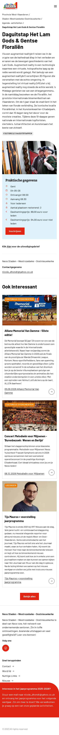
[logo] (10, 6)
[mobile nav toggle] (54, 6)
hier (9, 246)
